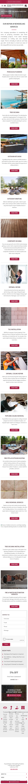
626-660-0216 (14, 769)
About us (3, 774)
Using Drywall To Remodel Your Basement (14, 664)
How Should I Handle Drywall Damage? (13, 661)
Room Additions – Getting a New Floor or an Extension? (14, 658)
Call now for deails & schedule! (14, 2)
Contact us (13, 680)
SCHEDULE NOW (14, 695)
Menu (2, 777)
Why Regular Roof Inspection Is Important (14, 654)
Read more (14, 84)
